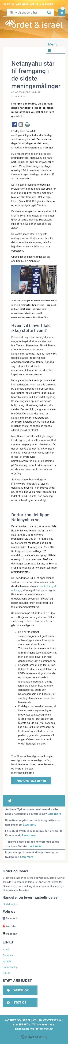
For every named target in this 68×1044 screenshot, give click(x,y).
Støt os (8, 4)
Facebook (10, 918)
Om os (34, 4)
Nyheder (7, 961)
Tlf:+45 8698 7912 (43, 1024)
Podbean (11, 933)
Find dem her (10, 904)
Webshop (22, 4)
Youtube (9, 926)
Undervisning (10, 967)
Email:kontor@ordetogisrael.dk (34, 1028)
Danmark (8, 955)
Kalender (47, 4)
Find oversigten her (31, 780)
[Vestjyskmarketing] (34, 1036)
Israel (6, 949)
